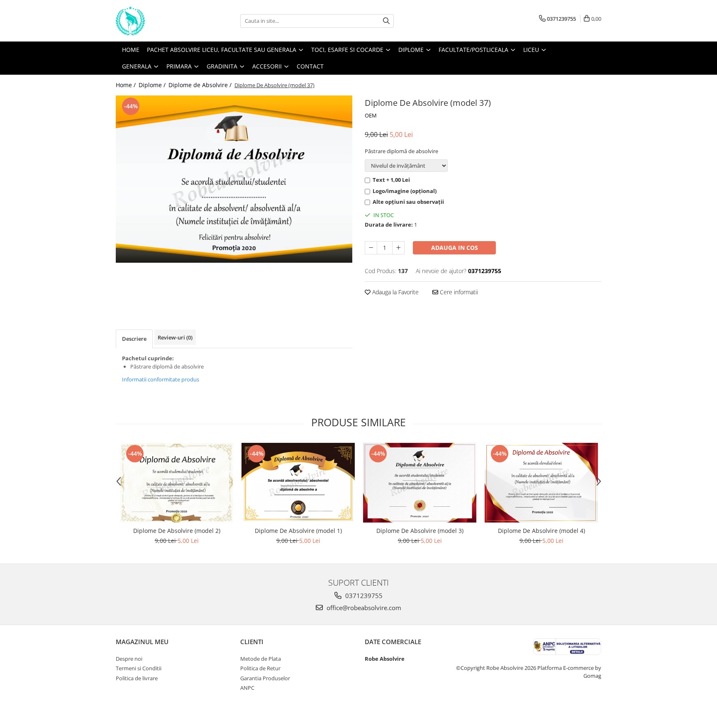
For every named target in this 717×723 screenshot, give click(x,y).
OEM (371, 115)
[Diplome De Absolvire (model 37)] (234, 179)
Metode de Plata (260, 658)
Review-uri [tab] (175, 337)
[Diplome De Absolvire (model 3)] (419, 483)
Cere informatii (458, 292)
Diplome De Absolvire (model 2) (176, 531)
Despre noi (129, 658)
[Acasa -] (157, 20)
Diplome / (153, 85)
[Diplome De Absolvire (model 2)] (176, 483)
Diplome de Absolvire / (200, 85)
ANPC (247, 687)
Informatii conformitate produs (160, 379)
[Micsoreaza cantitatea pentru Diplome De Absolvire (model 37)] (371, 247)
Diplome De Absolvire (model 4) (541, 531)
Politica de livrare (137, 678)
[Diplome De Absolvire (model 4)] (541, 483)
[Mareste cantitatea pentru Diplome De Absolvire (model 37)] (398, 247)
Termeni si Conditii (138, 668)
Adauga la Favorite (395, 292)
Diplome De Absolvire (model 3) (419, 531)
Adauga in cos (454, 248)
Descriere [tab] (134, 338)
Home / (126, 85)
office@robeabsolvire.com (363, 607)
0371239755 (363, 595)
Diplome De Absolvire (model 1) (298, 531)
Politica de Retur (260, 668)
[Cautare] (386, 21)
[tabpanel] (234, 179)
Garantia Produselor (265, 678)
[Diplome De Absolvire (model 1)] (298, 483)
